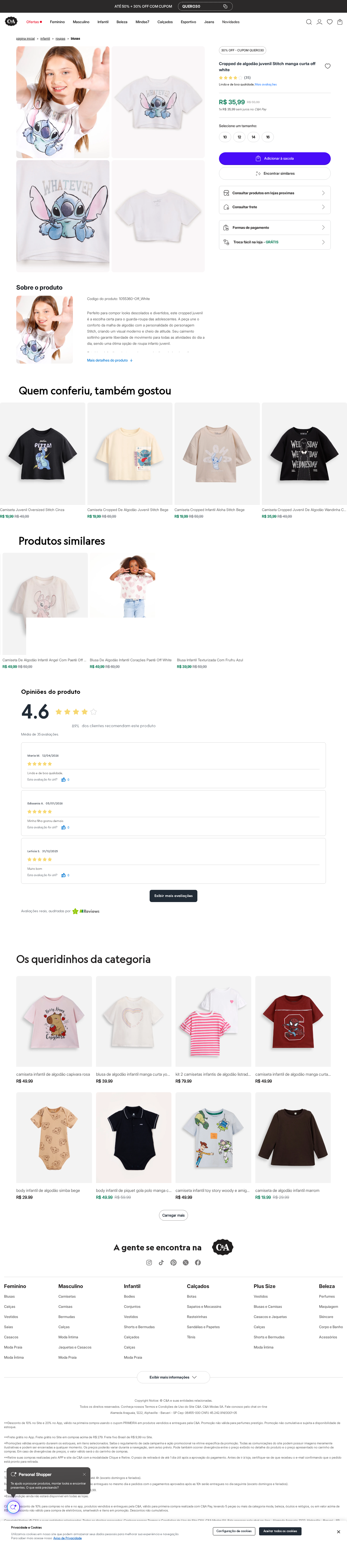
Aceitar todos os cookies (280, 1531)
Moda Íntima (14, 1357)
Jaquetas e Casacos (74, 1347)
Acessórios (328, 1337)
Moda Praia (13, 1347)
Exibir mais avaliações (173, 896)
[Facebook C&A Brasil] (198, 1263)
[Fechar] (338, 1531)
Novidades (231, 22)
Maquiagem (328, 1306)
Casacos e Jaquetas (270, 1316)
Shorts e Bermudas (139, 1327)
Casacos (11, 1337)
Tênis (191, 1337)
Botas (191, 1296)
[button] (309, 22)
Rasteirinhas (197, 1316)
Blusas (9, 1296)
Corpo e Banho (331, 1327)
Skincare (326, 1316)
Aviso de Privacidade (67, 1538)
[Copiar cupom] (225, 6)
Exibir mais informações (169, 1377)
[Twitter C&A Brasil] (186, 1263)
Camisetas (67, 1296)
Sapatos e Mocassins (204, 1306)
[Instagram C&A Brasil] (149, 1263)
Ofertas (32, 22)
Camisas (65, 1306)
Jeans (209, 22)
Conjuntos (132, 1306)
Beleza (122, 22)
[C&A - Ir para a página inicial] (11, 21)
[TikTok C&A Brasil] (161, 1263)
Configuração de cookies (233, 1531)
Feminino (57, 22)
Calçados (165, 22)
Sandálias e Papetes (203, 1327)
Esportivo (188, 22)
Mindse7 (142, 22)
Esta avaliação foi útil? (42, 780)
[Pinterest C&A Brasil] (173, 1263)
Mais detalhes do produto (110, 360)
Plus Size (264, 1286)
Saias (8, 1327)
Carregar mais (173, 1215)
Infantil (103, 22)
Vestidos (11, 1316)
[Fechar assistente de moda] (84, 1474)
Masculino (81, 22)
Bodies (129, 1296)
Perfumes (327, 1296)
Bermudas (66, 1316)
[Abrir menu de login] (319, 22)
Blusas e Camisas (268, 1306)
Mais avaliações (266, 84)
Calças (9, 1306)
